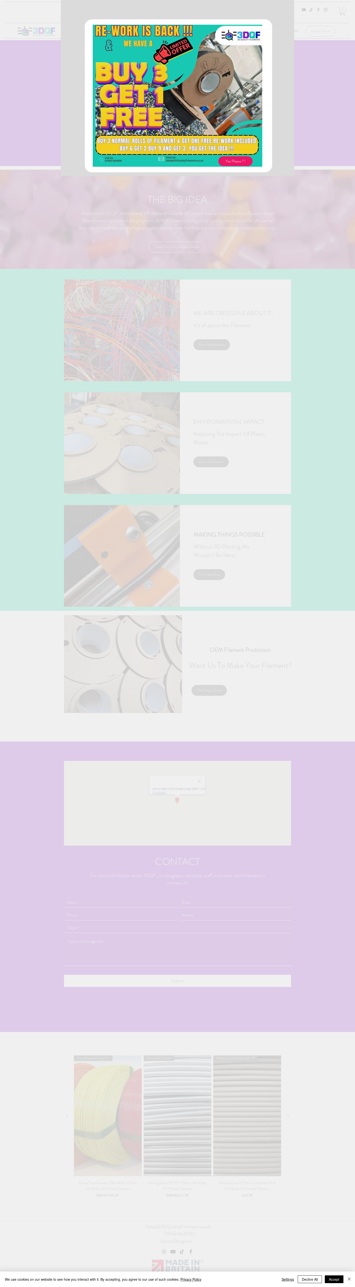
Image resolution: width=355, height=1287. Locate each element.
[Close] (349, 1279)
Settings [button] (288, 1279)
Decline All (310, 1279)
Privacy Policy (190, 1279)
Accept (334, 1279)
